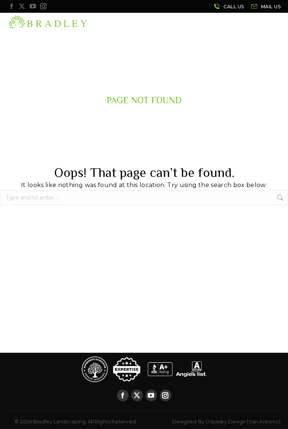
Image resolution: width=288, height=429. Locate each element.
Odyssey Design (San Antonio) (243, 421)
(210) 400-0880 (228, 6)
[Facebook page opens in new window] (11, 6)
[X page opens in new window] (22, 6)
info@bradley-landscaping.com (265, 6)
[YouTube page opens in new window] (32, 6)
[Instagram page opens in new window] (43, 6)
